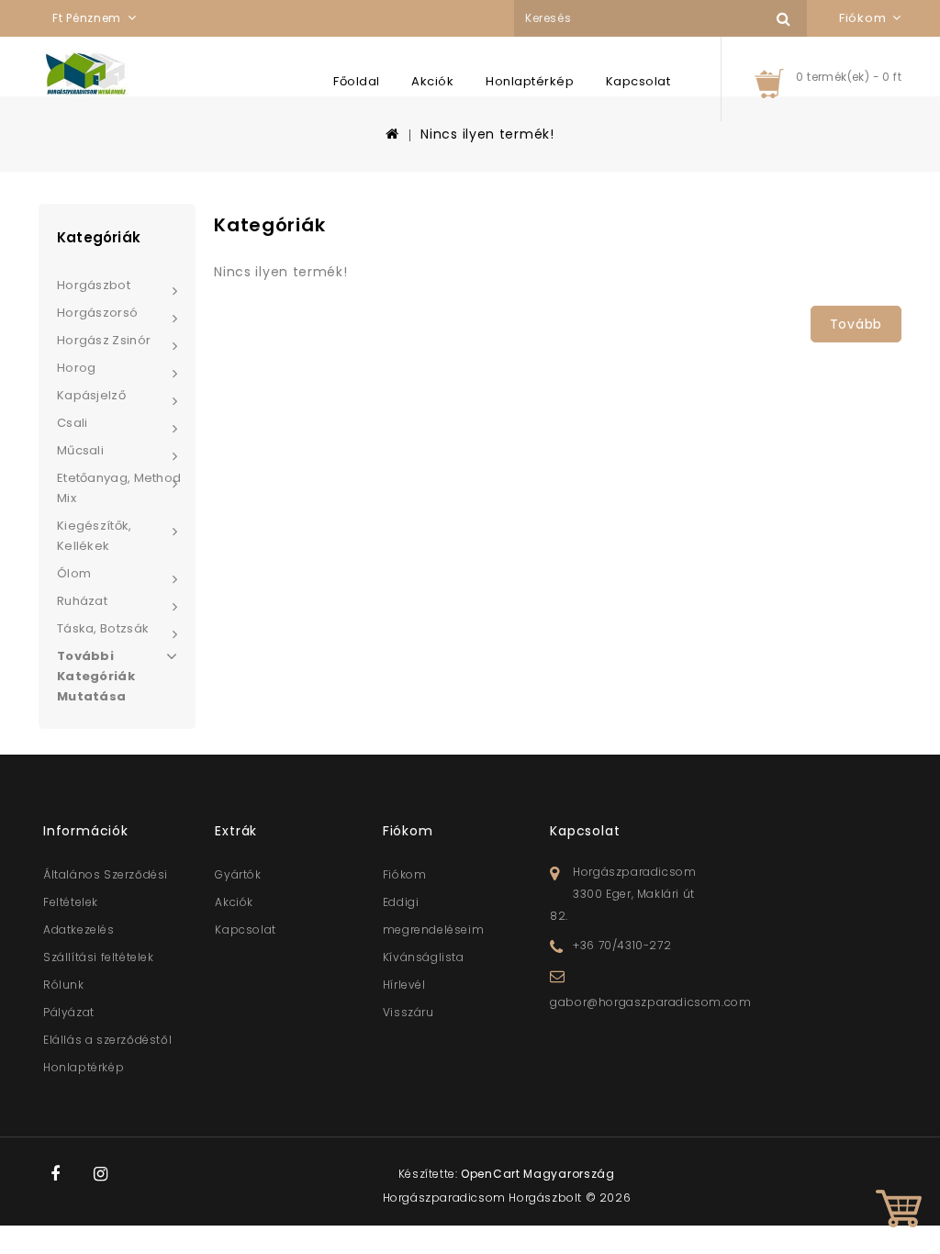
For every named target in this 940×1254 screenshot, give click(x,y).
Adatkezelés (79, 929)
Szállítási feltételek (98, 957)
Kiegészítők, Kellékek (94, 535)
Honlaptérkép (530, 81)
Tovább (856, 324)
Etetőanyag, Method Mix (119, 488)
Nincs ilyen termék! (487, 134)
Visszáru (408, 1012)
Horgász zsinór (104, 340)
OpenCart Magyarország (538, 1173)
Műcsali (80, 450)
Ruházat (82, 601)
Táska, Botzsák (103, 628)
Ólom (74, 573)
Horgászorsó (97, 312)
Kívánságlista (423, 957)
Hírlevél (404, 984)
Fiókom (405, 874)
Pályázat (69, 1012)
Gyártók (238, 874)
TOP (899, 1213)
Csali (72, 422)
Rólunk (63, 984)
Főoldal (356, 81)
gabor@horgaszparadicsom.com (650, 1002)
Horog (76, 367)
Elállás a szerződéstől (107, 1039)
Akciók (432, 81)
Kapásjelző (91, 395)
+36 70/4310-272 (622, 945)
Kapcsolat (638, 81)
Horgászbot (93, 285)
